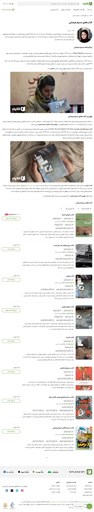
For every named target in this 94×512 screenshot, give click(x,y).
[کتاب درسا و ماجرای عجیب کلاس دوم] (84, 407)
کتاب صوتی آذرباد (68, 215)
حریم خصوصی (88, 492)
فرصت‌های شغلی (87, 495)
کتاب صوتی (66, 502)
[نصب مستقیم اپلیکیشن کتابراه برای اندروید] (53, 472)
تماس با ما (73, 492)
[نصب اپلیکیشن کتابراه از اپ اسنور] (23, 472)
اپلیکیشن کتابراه (7, 10)
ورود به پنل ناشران (54, 489)
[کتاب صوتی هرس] (84, 317)
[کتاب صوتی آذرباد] (84, 225)
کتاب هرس (70, 276)
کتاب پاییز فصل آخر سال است (64, 245)
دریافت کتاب (11, 249)
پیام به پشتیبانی (71, 486)
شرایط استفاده (88, 489)
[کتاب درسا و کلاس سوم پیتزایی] (84, 438)
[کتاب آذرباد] (84, 348)
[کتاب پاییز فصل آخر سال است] (84, 256)
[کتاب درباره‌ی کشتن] (84, 378)
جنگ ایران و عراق (31, 185)
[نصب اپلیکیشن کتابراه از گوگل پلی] (38, 472)
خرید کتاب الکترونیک (56, 502)
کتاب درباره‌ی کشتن (67, 368)
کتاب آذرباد (70, 337)
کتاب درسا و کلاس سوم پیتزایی (63, 428)
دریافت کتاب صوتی (11, 218)
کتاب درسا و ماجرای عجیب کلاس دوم (61, 397)
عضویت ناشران (55, 486)
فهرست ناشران (56, 492)
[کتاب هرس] (84, 286)
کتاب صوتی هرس (68, 307)
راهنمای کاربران (72, 489)
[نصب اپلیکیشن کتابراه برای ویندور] (9, 472)
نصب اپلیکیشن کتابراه (84, 502)
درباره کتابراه (88, 486)
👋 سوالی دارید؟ (79, 506)
